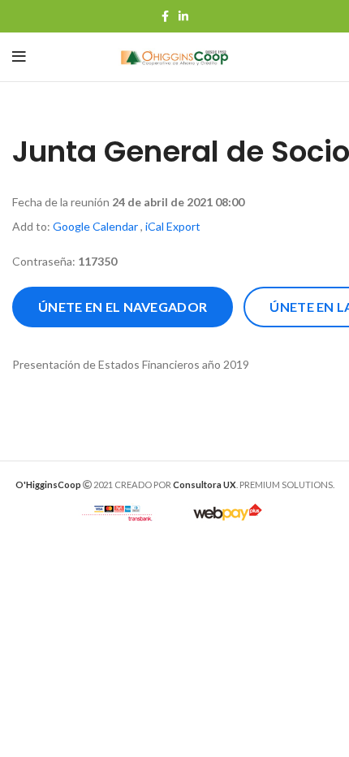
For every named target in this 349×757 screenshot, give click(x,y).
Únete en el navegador (122, 306)
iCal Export (172, 226)
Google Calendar (95, 226)
